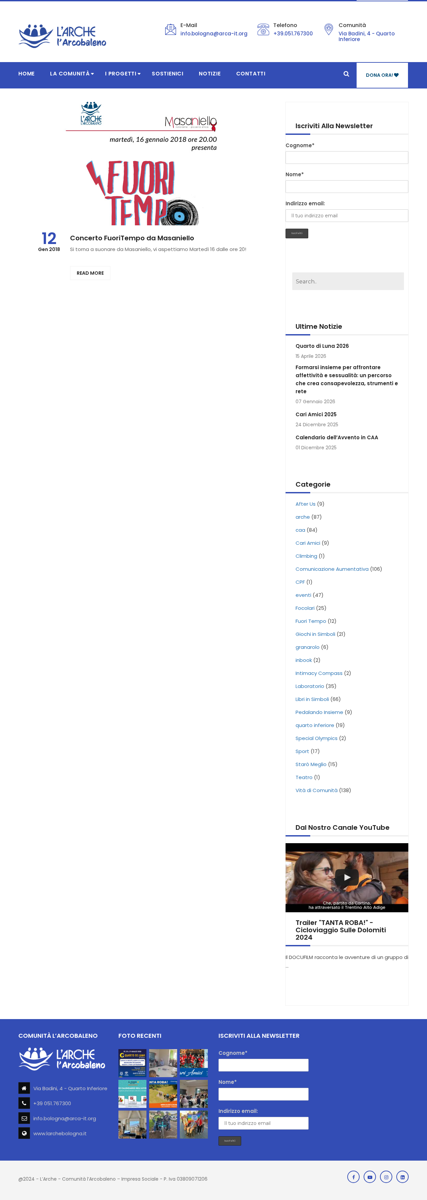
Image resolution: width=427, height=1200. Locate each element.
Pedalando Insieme (319, 712)
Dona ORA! (380, 75)
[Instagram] (386, 1177)
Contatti (251, 73)
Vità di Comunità (317, 790)
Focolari (305, 608)
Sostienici (167, 73)
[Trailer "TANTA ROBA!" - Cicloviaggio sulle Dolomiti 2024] (347, 877)
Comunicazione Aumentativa (332, 568)
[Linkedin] (402, 1177)
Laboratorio (310, 686)
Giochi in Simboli (315, 634)
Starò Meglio (311, 764)
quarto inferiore (315, 725)
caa (300, 529)
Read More (90, 273)
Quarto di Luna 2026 (322, 345)
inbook (304, 660)
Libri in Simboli (312, 699)
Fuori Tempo (311, 621)
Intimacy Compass (319, 673)
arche (303, 516)
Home (26, 73)
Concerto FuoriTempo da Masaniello (132, 238)
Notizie (210, 73)
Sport (302, 751)
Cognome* (300, 145)
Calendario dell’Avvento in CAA (337, 437)
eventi (303, 594)
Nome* (295, 174)
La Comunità (70, 73)
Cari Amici (308, 542)
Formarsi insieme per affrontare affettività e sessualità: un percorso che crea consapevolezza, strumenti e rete (347, 379)
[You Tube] (370, 1177)
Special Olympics (317, 738)
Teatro (304, 777)
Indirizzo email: (305, 203)
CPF (300, 581)
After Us (306, 503)
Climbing (306, 555)
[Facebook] (353, 1177)
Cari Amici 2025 (316, 414)
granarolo (308, 647)
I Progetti (120, 73)
